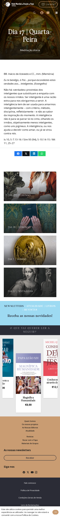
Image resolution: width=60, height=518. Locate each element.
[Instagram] (36, 472)
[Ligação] (30, 311)
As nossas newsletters (17, 450)
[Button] (42, 12)
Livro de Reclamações (30, 505)
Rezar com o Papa (30, 440)
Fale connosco (30, 483)
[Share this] (18, 153)
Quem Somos (30, 421)
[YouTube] (32, 472)
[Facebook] (24, 472)
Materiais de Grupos (30, 443)
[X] (28, 472)
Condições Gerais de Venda (30, 497)
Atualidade (30, 431)
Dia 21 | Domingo (19, 195)
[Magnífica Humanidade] (22, 373)
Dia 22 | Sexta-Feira (20, 291)
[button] (34, 13)
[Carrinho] (47, 12)
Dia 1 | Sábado (17, 259)
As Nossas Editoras (30, 427)
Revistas (30, 436)
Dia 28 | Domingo (19, 227)
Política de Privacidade (30, 490)
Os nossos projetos (30, 424)
